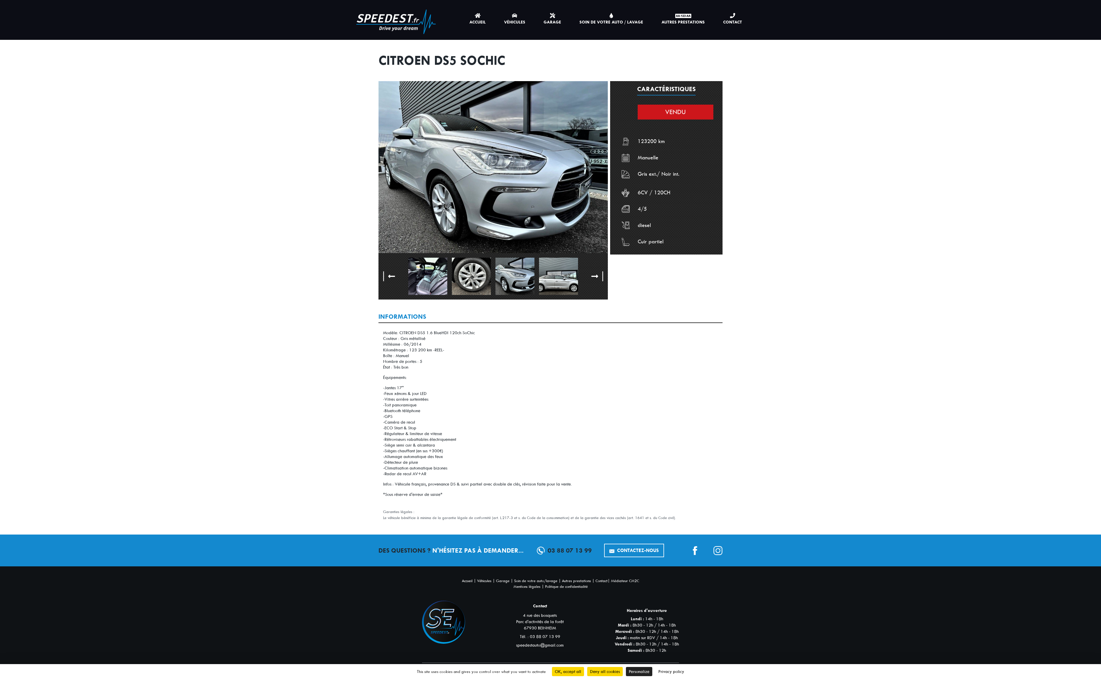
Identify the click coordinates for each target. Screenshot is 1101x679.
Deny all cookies (605, 671)
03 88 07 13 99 (570, 550)
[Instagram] (711, 550)
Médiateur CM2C (625, 581)
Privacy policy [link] (671, 671)
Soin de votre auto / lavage (611, 22)
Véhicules (514, 22)
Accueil (477, 22)
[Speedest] (396, 19)
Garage (552, 22)
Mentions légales (527, 586)
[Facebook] (688, 550)
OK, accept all (568, 671)
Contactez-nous (637, 550)
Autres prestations (683, 22)
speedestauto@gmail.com (540, 645)
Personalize (639, 671)
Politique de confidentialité (566, 586)
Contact (732, 22)
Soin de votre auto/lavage (535, 581)
